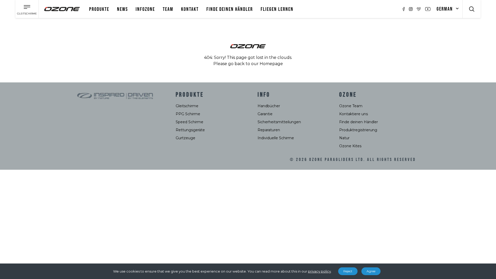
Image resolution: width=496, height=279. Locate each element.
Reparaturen (269, 130)
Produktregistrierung (358, 130)
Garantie (265, 114)
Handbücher (269, 106)
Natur (344, 138)
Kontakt (190, 9)
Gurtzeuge (185, 138)
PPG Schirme (188, 114)
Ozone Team (350, 106)
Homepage (271, 63)
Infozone (145, 9)
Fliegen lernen (277, 9)
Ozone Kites (350, 146)
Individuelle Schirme (276, 138)
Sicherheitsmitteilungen (279, 122)
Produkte (99, 9)
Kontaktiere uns (353, 114)
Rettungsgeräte (190, 130)
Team (168, 9)
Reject (347, 271)
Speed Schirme (189, 122)
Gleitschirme (187, 106)
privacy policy (319, 271)
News (122, 9)
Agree (371, 271)
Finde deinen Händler (229, 9)
